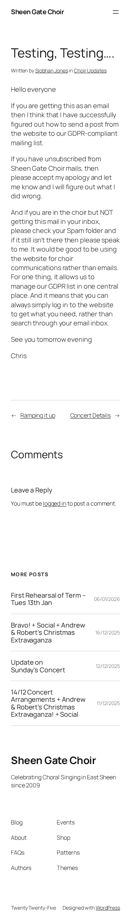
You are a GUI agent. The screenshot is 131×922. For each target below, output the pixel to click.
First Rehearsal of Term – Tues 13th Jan (48, 598)
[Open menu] (115, 12)
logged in (54, 503)
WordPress (108, 907)
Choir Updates (90, 70)
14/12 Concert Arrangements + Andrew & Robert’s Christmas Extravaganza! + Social (48, 703)
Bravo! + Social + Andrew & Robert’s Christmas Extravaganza (48, 632)
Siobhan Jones (51, 70)
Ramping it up (37, 415)
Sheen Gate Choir (37, 11)
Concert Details (90, 415)
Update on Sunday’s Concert (38, 665)
